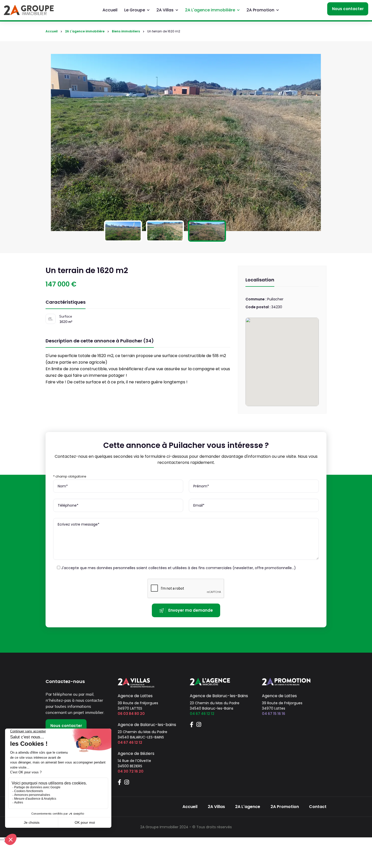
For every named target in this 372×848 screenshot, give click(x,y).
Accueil (109, 10)
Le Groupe (134, 10)
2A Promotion (260, 10)
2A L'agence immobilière (210, 10)
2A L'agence (247, 807)
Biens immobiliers (126, 31)
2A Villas (165, 10)
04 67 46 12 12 (130, 742)
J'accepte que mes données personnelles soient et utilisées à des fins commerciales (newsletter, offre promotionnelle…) (178, 567)
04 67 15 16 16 (273, 713)
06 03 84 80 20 (131, 713)
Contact (317, 807)
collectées (157, 567)
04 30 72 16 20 (130, 771)
